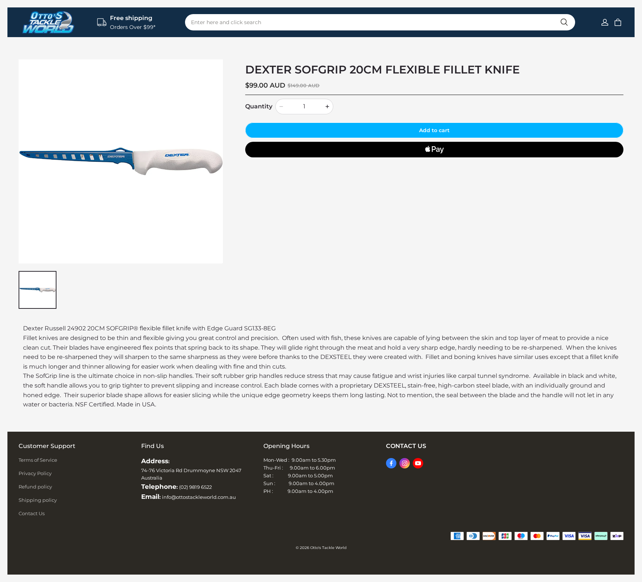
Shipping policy (38, 500)
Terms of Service (38, 460)
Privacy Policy (35, 473)
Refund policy (35, 487)
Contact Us (32, 513)
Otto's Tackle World (328, 547)
